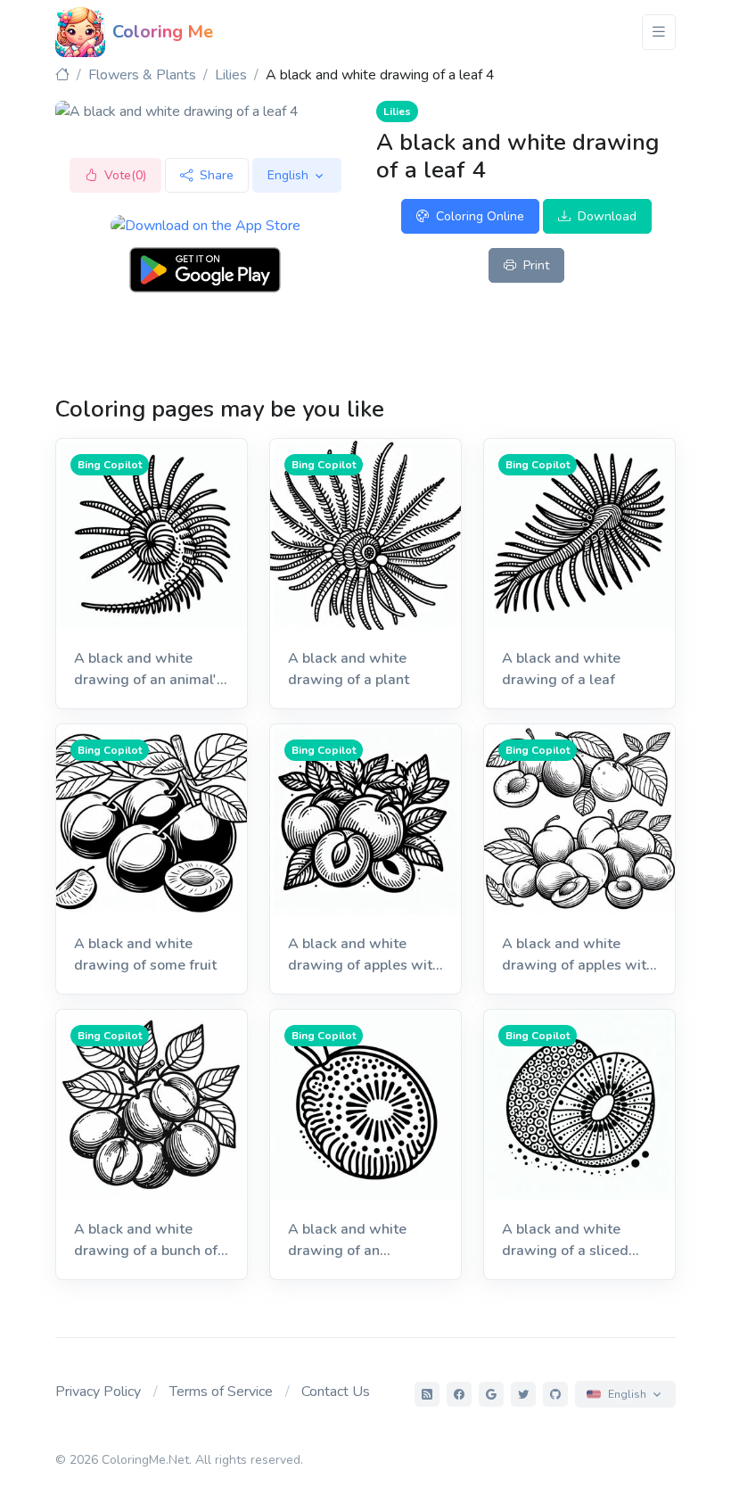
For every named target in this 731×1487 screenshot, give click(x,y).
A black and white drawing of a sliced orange (565, 1240)
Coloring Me (162, 32)
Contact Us (335, 1391)
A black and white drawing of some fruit (145, 954)
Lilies (231, 75)
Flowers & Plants (142, 75)
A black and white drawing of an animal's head (149, 669)
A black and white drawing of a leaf (561, 669)
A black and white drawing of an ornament (347, 1240)
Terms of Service (221, 1391)
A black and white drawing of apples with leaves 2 (578, 955)
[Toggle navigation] (659, 32)
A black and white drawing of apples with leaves (364, 955)
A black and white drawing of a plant (348, 669)
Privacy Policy (98, 1391)
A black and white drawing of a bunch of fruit (146, 1240)
